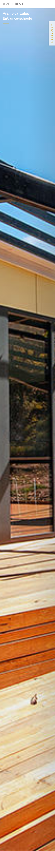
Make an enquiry (52, 33)
